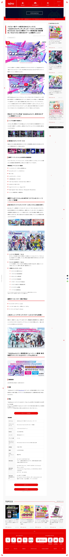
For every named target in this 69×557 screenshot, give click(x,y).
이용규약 (55, 548)
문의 (63, 548)
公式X (26, 489)
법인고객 (58, 1)
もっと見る (56, 127)
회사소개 (15, 548)
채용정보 (23, 548)
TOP (6, 19)
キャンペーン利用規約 (26, 413)
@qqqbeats (21, 390)
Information (13, 19)
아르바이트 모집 (33, 548)
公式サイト (26, 484)
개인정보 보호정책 (45, 548)
